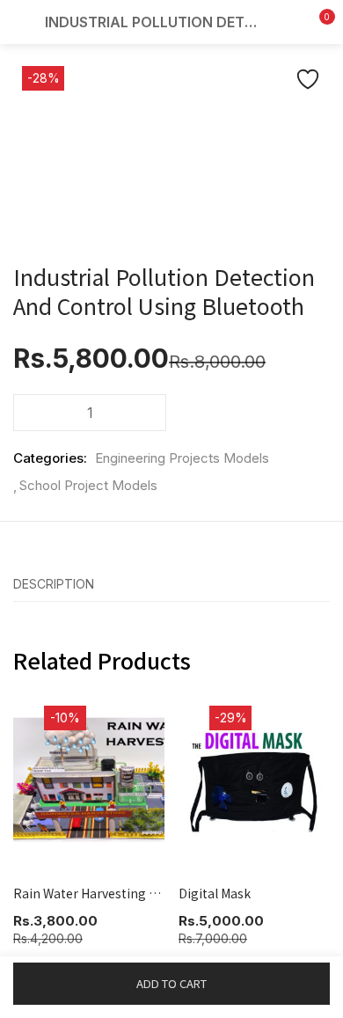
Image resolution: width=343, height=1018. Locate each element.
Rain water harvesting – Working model (88, 893)
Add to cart (171, 983)
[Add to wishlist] (308, 79)
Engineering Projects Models (182, 458)
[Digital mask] (254, 779)
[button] (316, 22)
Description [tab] (53, 583)
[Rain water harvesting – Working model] (88, 779)
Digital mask (215, 893)
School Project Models (88, 485)
